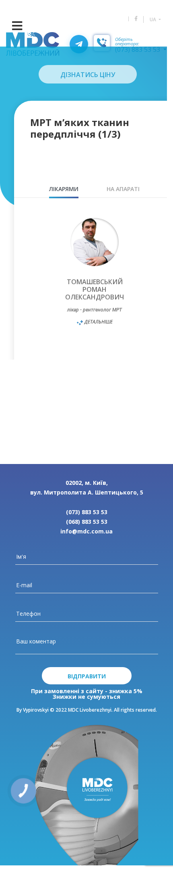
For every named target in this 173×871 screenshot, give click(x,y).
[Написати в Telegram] (79, 44)
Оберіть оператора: (127, 42)
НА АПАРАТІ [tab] (123, 189)
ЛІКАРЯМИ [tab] (63, 189)
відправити (87, 676)
